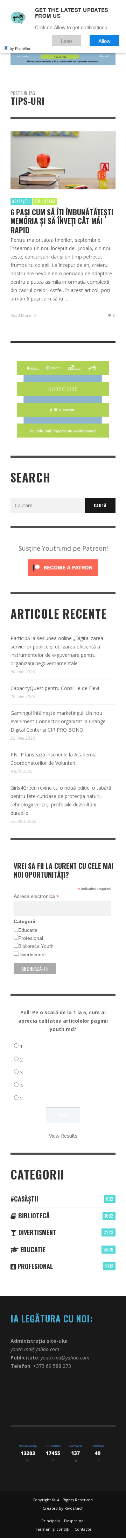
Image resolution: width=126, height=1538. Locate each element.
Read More (21, 315)
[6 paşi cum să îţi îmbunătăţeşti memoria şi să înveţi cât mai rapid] (52, 160)
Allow (104, 40)
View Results (63, 1135)
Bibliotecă (44, 201)
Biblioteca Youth (36, 946)
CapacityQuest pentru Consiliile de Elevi (54, 688)
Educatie (32, 1249)
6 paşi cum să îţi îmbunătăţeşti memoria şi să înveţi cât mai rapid (61, 221)
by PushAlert (20, 48)
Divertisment (32, 954)
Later (66, 40)
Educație (27, 930)
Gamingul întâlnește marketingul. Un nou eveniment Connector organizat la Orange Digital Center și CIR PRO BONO (58, 721)
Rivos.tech (74, 1508)
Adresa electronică (36, 896)
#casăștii (21, 201)
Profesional (30, 938)
